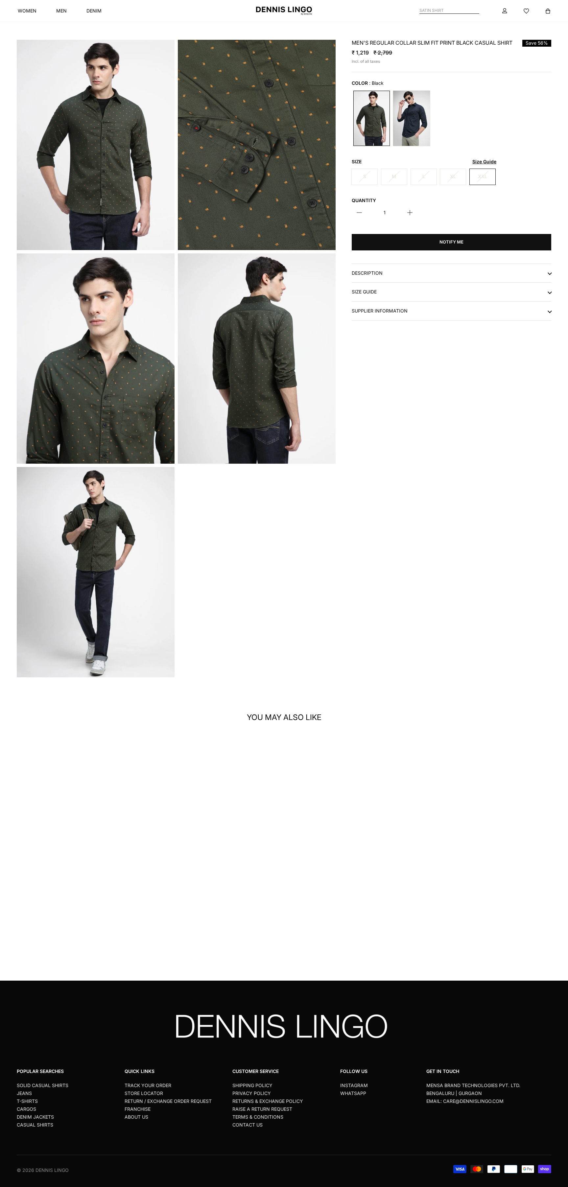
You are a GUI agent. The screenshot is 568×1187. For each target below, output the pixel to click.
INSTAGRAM (354, 1085)
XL (453, 176)
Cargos (26, 1109)
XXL (482, 176)
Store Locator (144, 1093)
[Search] (476, 10)
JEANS (24, 1093)
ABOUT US (136, 1117)
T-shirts (27, 1101)
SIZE (424, 161)
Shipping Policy (252, 1085)
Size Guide (364, 291)
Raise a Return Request (262, 1109)
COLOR (368, 83)
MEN (61, 10)
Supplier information (380, 311)
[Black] (371, 118)
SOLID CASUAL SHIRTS (42, 1085)
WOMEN (27, 10)
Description (367, 272)
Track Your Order (148, 1085)
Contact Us (247, 1125)
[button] (141, 823)
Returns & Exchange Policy (267, 1101)
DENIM (94, 10)
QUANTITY (364, 200)
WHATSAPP (353, 1093)
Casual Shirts (35, 1125)
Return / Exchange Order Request (168, 1101)
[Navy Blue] (411, 118)
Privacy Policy (251, 1093)
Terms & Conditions (257, 1117)
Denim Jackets (35, 1117)
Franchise (138, 1109)
